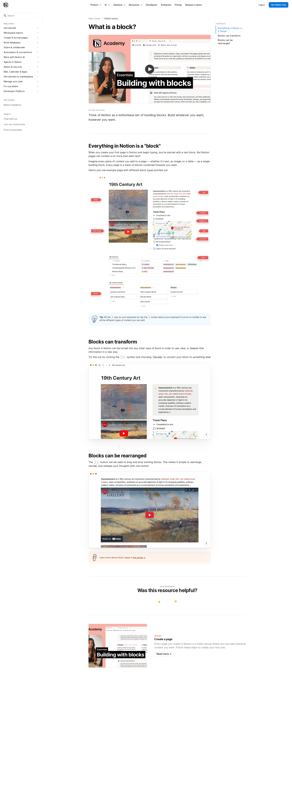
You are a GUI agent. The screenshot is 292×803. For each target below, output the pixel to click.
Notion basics (111, 18)
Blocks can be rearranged (117, 456)
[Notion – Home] (6, 4)
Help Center (94, 18)
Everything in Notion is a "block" (125, 146)
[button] (21, 15)
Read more (164, 653)
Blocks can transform (113, 342)
